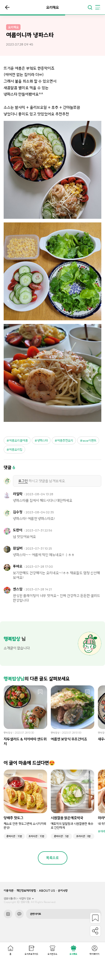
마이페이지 (94, 954)
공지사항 (63, 890)
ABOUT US (47, 890)
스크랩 (40, 692)
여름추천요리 (65, 440)
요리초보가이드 (31, 954)
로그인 (23, 481)
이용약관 (8, 890)
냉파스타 (42, 440)
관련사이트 (35, 914)
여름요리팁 (15, 449)
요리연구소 (52, 954)
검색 (90, 7)
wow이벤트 (89, 440)
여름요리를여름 (18, 440)
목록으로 (7, 7)
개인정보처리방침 (26, 890)
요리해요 (73, 954)
